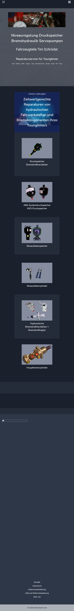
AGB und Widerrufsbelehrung (37, 593)
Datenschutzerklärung (37, 589)
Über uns (37, 597)
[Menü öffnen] (69, 2)
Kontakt (37, 582)
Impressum (37, 586)
